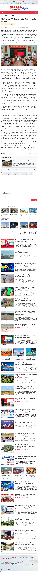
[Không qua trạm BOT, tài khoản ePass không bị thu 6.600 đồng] (7, 254)
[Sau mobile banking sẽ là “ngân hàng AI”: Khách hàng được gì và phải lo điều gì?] (7, 267)
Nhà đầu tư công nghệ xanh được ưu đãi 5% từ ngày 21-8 (33, 216)
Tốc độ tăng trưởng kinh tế (18, 174)
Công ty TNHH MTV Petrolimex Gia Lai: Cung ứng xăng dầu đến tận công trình (6, 477)
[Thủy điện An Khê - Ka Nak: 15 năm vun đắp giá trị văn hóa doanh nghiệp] (6, 352)
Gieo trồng (26, 174)
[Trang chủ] (2, 12)
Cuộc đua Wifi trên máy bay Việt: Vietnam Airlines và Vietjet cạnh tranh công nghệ (25, 363)
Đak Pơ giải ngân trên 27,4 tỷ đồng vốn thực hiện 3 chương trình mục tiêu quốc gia (19, 169)
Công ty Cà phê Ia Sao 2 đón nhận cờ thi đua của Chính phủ (26, 399)
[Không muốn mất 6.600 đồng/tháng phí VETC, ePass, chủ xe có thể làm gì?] (7, 278)
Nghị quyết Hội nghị (24, 172)
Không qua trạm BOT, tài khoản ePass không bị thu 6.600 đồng (24, 251)
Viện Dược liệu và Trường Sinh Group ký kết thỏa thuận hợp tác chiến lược (26, 421)
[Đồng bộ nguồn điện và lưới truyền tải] (5, 225)
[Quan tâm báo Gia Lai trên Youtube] (17, 1)
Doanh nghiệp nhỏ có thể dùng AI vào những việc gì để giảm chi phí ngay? (24, 482)
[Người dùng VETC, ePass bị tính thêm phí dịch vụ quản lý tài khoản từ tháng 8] (7, 291)
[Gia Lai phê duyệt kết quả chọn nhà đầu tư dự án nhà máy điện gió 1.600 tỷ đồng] (7, 390)
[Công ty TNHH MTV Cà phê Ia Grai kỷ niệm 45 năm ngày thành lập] (7, 243)
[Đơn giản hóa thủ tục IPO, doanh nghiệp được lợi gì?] (14, 225)
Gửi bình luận (34, 200)
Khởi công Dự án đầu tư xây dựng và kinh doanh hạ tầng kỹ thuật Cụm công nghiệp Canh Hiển (33, 231)
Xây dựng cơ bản (16, 172)
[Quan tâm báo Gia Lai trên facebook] (14, 1)
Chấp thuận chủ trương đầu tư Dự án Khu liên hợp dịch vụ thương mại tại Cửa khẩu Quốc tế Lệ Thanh (25, 313)
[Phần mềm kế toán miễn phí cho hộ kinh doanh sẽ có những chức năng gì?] (7, 509)
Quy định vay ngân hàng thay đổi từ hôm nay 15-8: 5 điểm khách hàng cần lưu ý (25, 410)
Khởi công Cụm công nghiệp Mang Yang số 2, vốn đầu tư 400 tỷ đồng (25, 495)
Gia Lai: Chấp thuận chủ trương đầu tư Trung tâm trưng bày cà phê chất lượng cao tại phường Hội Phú (30, 358)
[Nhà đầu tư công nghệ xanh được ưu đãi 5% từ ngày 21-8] (33, 210)
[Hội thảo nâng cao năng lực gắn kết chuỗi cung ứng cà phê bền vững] (18, 352)
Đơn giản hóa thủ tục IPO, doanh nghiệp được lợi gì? (14, 230)
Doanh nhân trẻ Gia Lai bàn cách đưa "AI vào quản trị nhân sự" (25, 531)
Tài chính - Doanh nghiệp (9, 15)
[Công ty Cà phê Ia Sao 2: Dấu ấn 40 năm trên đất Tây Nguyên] (7, 378)
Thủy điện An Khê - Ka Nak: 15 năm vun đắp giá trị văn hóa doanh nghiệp (6, 358)
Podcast (16, 3)
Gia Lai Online (6, 558)
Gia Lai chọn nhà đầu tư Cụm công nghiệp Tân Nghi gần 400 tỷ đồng (25, 325)
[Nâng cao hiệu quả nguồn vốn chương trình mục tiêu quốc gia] (24, 210)
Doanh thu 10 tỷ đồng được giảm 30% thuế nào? (13, 216)
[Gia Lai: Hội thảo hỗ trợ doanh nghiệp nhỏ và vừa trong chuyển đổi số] (7, 437)
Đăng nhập (23, 1)
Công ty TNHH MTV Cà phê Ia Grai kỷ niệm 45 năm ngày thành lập (25, 240)
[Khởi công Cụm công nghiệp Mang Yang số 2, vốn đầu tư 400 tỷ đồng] (7, 498)
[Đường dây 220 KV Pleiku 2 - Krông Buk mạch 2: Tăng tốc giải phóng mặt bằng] (7, 521)
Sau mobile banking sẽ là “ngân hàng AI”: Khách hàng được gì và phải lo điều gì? (25, 264)
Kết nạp (31, 174)
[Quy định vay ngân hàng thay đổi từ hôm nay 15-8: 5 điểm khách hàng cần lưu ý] (7, 413)
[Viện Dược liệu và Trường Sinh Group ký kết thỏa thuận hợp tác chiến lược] (7, 424)
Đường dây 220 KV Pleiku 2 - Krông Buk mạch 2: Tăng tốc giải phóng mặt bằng (25, 518)
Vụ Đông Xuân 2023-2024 (7, 172)
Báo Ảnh (7, 3)
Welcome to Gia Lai (22, 3)
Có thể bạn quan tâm (9, 206)
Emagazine (29, 3)
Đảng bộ (30, 172)
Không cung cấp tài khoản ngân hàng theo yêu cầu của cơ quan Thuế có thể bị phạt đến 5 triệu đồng (5, 217)
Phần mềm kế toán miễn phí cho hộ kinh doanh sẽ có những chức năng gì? (25, 506)
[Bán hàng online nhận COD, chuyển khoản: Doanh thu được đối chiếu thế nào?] (7, 302)
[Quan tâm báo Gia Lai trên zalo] (15, 1)
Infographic (35, 3)
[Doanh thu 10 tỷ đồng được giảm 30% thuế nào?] (14, 210)
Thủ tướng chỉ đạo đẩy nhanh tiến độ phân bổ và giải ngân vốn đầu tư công (23, 161)
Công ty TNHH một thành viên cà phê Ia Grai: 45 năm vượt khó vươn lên (25, 336)
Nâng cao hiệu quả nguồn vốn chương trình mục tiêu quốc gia (24, 216)
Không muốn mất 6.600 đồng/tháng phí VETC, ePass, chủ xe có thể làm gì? (25, 275)
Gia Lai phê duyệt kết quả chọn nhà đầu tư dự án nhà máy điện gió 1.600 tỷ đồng (25, 387)
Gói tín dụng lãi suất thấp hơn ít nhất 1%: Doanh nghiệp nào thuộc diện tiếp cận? (25, 543)
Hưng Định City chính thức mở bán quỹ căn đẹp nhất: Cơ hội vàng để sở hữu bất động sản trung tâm (25, 446)
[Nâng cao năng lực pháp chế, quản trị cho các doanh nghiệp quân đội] (18, 470)
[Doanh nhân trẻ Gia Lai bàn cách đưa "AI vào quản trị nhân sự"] (7, 534)
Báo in (12, 3)
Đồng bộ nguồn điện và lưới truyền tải (4, 230)
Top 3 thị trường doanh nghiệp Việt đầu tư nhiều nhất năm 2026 (25, 457)
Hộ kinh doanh (4, 174)
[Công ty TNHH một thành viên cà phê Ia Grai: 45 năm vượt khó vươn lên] (7, 339)
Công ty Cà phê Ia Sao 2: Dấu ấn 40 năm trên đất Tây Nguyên (26, 375)
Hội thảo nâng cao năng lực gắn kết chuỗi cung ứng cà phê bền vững (18, 358)
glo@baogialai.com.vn (6, 563)
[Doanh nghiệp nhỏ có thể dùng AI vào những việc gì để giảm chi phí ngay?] (7, 485)
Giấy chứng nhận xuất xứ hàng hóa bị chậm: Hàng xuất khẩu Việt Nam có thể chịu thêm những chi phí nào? (24, 231)
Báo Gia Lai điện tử (19, 8)
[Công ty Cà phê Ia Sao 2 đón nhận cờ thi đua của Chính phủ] (7, 402)
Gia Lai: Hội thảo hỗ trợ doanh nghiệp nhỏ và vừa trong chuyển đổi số (25, 434)
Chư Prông (10, 174)
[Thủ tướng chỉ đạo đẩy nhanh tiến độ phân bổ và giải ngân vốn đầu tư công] (7, 163)
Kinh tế (2, 15)
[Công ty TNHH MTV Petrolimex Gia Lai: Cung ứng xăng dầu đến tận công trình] (6, 470)
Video (3, 3)
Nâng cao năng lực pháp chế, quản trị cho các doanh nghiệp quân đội (18, 477)
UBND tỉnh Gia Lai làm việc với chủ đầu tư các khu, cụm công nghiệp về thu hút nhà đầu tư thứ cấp (30, 477)
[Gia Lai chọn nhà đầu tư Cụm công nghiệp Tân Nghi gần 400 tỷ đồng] (7, 328)
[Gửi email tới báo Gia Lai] (19, 1)
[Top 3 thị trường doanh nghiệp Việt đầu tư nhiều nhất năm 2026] (7, 460)
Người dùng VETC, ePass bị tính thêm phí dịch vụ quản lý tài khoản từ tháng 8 (25, 288)
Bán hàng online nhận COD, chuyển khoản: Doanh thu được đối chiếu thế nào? (26, 299)
